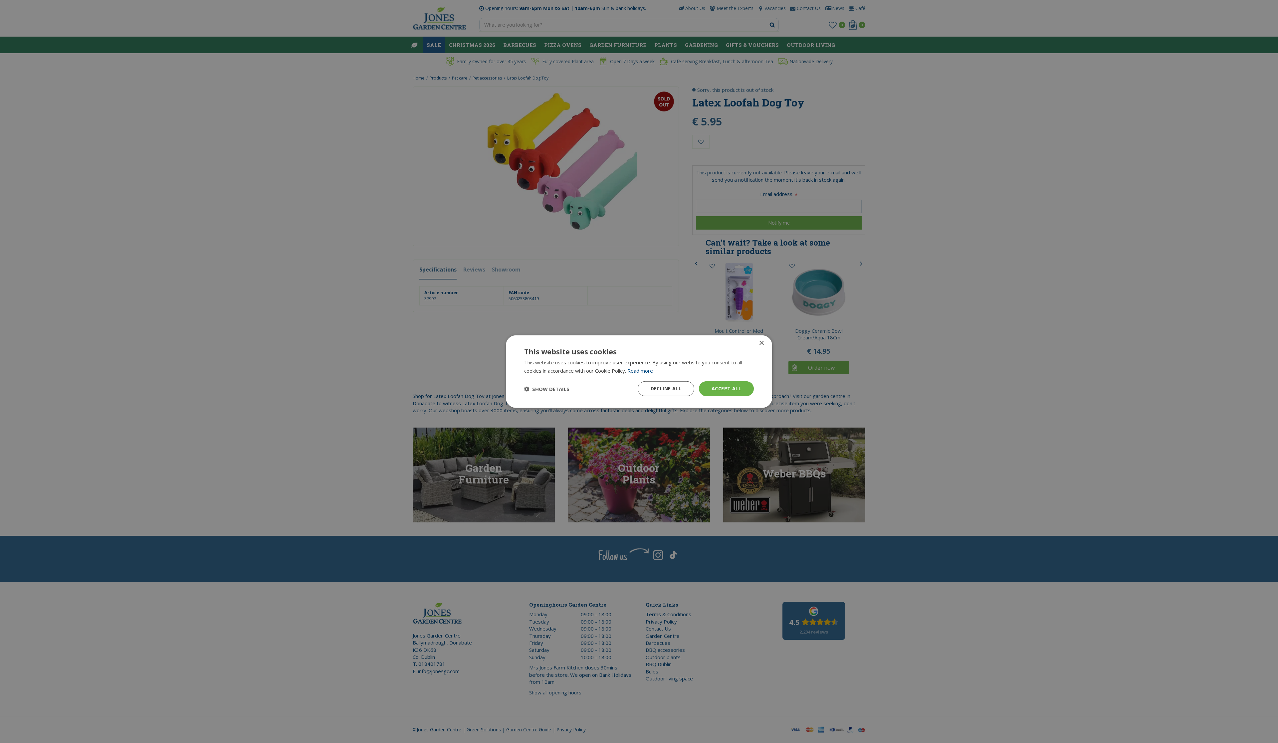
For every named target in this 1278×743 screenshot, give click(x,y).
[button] (546, 388)
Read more (640, 370)
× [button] (761, 342)
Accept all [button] (726, 388)
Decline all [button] (666, 388)
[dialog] (639, 371)
